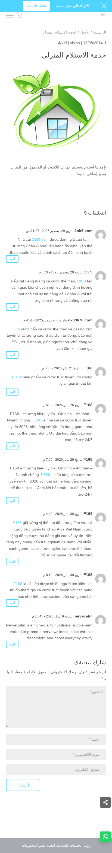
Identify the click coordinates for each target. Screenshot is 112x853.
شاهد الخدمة (36, 6)
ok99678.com (80, 320)
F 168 (87, 368)
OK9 (16, 329)
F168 (87, 405)
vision (75, 43)
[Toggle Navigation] (10, 15)
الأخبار (62, 43)
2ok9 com (83, 230)
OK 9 (87, 272)
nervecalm (82, 616)
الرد (12, 259)
